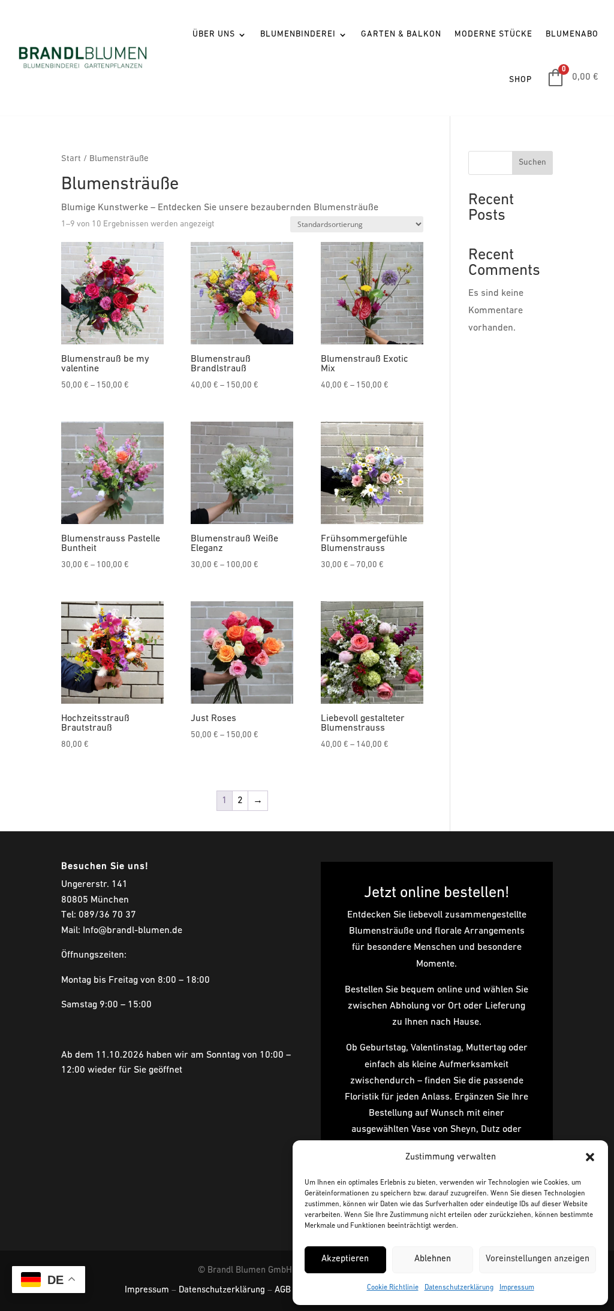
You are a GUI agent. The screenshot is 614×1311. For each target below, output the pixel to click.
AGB (283, 1290)
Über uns (213, 34)
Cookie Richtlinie (393, 1287)
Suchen (532, 162)
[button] (590, 1157)
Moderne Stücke (493, 34)
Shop (520, 79)
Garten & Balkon (401, 34)
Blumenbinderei (298, 34)
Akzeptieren (345, 1259)
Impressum (516, 1287)
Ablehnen (432, 1259)
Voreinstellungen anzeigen (537, 1259)
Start (71, 159)
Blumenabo (572, 34)
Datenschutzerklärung (459, 1287)
